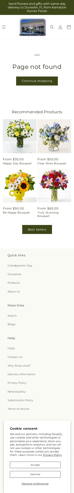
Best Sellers (37, 229)
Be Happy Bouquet (16, 212)
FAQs (11, 348)
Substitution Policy (20, 400)
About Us (14, 291)
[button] (52, 27)
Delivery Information (21, 374)
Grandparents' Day (20, 265)
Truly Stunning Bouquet (48, 214)
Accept (35, 465)
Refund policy (17, 391)
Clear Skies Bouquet (51, 163)
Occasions (14, 274)
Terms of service (18, 409)
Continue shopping (37, 81)
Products (14, 282)
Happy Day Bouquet (17, 163)
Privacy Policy (52, 455)
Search (12, 315)
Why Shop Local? (19, 365)
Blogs (11, 324)
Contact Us (15, 357)
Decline (35, 474)
